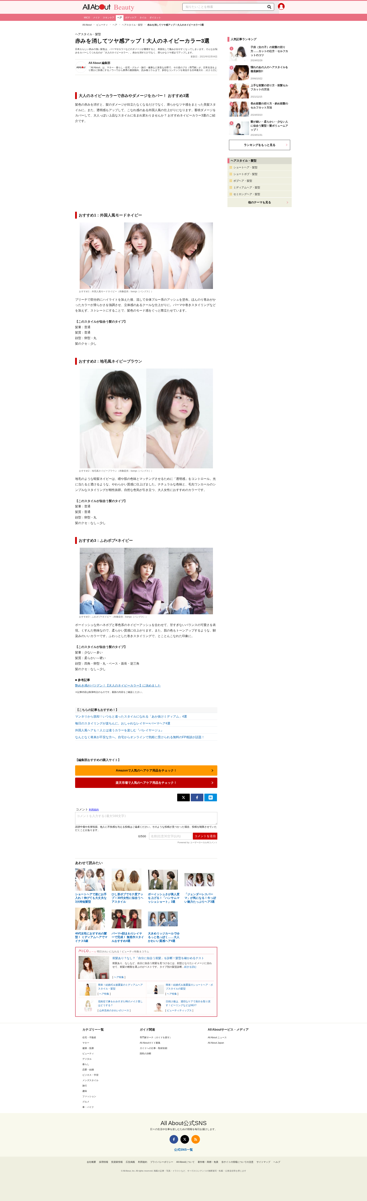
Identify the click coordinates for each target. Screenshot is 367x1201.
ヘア (119, 17)
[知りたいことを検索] (269, 7)
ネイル (143, 17)
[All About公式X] (184, 1139)
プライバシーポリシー (161, 1162)
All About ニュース (217, 1037)
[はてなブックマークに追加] (210, 797)
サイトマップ (263, 1162)
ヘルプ (276, 1162)
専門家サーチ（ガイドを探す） (156, 1037)
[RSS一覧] (195, 1139)
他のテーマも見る (259, 202)
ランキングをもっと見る (259, 144)
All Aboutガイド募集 (150, 1043)
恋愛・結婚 (88, 1069)
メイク (96, 17)
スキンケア (108, 17)
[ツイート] (183, 797)
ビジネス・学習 (90, 1075)
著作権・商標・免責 (208, 1162)
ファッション (89, 1096)
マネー (85, 1043)
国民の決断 (145, 1053)
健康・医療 (88, 1048)
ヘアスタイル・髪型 (132, 25)
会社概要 (91, 1162)
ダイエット (155, 17)
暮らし (85, 1064)
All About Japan (216, 1043)
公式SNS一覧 (183, 1149)
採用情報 (103, 1162)
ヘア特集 (119, 977)
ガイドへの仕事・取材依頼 (153, 1048)
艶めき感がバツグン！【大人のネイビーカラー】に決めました (118, 685)
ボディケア (130, 17)
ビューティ (102, 25)
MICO (87, 17)
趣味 (84, 1091)
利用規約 (142, 1162)
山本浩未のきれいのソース (114, 1010)
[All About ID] (281, 7)
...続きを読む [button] (210, 70)
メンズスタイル (90, 1080)
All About (87, 25)
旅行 (84, 1085)
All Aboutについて (185, 1162)
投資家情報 (117, 1162)
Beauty (124, 7)
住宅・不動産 (89, 1037)
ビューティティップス (179, 1010)
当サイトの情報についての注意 (237, 1162)
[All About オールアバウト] (96, 7)
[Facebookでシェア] (197, 797)
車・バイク (88, 1107)
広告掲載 (130, 1162)
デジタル (87, 1059)
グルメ (85, 1101)
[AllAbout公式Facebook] (174, 1139)
